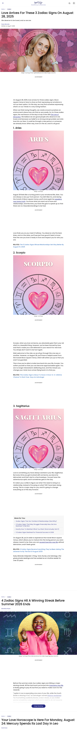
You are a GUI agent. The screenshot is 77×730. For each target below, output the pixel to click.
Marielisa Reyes (5, 608)
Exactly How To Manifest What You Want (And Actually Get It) (37, 529)
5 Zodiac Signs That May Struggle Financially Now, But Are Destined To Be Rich (36, 525)
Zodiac (9, 9)
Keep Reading (38, 706)
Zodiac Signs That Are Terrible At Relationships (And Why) (36, 521)
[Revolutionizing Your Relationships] (38, 2)
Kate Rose (4, 728)
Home (3, 9)
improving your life (56, 685)
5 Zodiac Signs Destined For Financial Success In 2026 (35, 532)
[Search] (69, 3)
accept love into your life (48, 542)
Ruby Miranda (5, 24)
